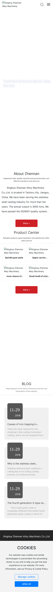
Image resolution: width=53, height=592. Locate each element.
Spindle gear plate (14, 257)
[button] (22, 167)
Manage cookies (26, 577)
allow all (26, 584)
